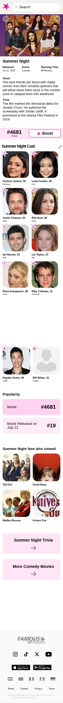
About (11, 689)
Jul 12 (6, 70)
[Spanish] (10, 679)
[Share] (6, 19)
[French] (31, 679)
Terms (52, 689)
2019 (12, 70)
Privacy (38, 689)
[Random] (57, 19)
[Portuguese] (20, 679)
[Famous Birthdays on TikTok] (25, 654)
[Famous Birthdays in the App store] (20, 667)
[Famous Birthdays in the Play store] (42, 667)
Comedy (26, 70)
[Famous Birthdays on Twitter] (35, 654)
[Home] (31, 640)
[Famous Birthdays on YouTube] (47, 654)
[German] (52, 679)
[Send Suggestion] (60, 147)
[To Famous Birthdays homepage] (6, 6)
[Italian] (42, 679)
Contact (24, 689)
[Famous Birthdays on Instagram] (14, 654)
